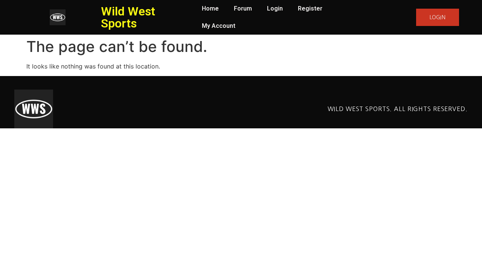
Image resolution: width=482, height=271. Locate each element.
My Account (218, 25)
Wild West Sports (128, 17)
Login (275, 8)
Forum (243, 8)
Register (310, 8)
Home (210, 8)
